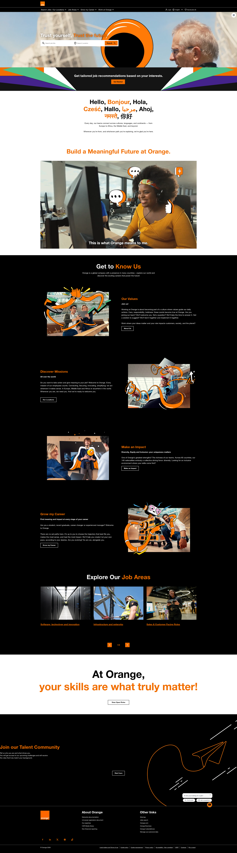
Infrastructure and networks (108, 624)
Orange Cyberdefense (147, 829)
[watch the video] (118, 205)
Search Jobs (46, 10)
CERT (177, 847)
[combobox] (56, 43)
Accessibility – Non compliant (164, 847)
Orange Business (145, 826)
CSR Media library (88, 826)
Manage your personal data (149, 832)
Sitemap (143, 817)
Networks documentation (90, 817)
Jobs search (144, 820)
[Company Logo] (42, 3)
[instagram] (65, 839)
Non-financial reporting (89, 829)
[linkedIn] (50, 839)
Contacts (183, 847)
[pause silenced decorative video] (233, 15)
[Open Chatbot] (209, 804)
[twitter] (57, 839)
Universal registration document (92, 820)
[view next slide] (127, 645)
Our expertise (86, 823)
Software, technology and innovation (60, 624)
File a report (192, 847)
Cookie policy (124, 847)
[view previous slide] (109, 645)
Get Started (118, 82)
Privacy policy (149, 847)
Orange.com (144, 823)
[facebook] (42, 839)
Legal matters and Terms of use (109, 847)
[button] (168, 9)
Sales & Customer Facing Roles (163, 624)
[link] (118, 773)
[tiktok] (72, 839)
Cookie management (137, 847)
